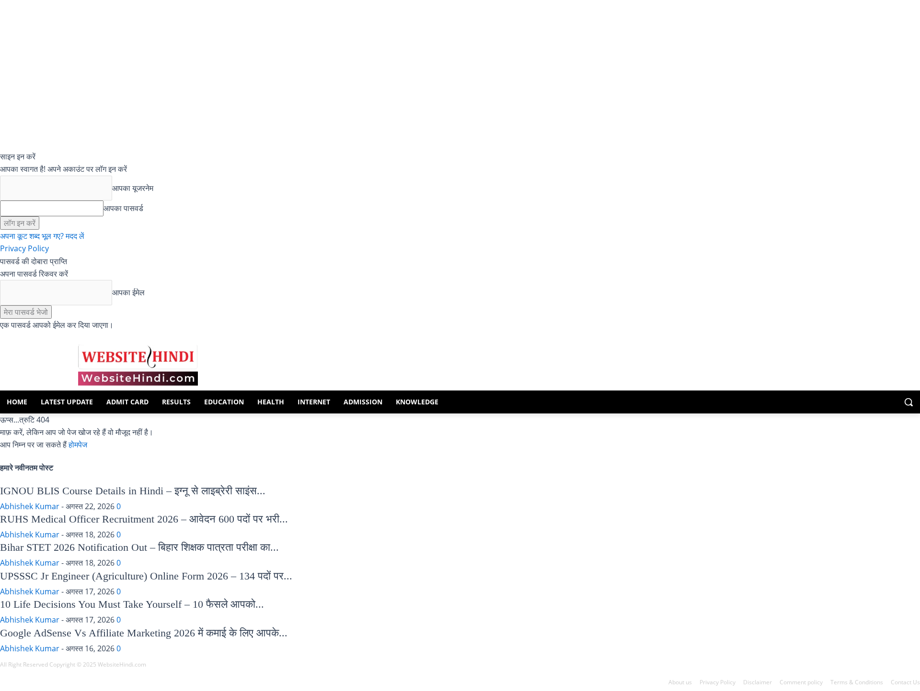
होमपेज (78, 444)
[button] (908, 401)
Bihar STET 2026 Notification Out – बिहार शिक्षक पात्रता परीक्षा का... (139, 547)
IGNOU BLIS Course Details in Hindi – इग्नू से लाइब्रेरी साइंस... (132, 491)
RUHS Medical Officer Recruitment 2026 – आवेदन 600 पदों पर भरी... (144, 519)
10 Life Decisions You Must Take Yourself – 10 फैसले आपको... (132, 604)
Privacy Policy (24, 248)
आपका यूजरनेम (132, 188)
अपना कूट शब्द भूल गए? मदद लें (42, 236)
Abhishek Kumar (29, 506)
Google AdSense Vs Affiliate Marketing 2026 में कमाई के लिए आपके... (144, 633)
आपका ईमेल (128, 292)
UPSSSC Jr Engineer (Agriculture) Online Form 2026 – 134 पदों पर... (146, 576)
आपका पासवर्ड (123, 208)
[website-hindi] (138, 365)
